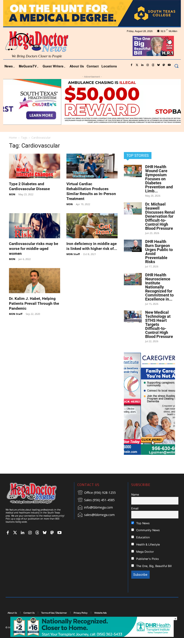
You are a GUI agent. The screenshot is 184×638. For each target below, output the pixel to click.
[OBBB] (153, 46)
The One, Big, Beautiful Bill (153, 566)
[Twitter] (137, 65)
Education (142, 537)
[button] (176, 65)
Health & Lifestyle (147, 544)
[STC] (92, 13)
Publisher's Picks (147, 559)
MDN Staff (73, 254)
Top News (142, 523)
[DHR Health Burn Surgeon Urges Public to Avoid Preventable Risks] (133, 246)
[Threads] (153, 65)
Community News (147, 530)
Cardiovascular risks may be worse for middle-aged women (33, 248)
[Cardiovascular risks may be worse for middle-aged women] (34, 225)
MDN (12, 194)
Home (13, 138)
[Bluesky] (158, 65)
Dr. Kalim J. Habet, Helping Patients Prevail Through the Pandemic (34, 303)
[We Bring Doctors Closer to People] (38, 493)
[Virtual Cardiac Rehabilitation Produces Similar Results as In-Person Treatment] (92, 166)
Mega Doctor (144, 551)
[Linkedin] (142, 65)
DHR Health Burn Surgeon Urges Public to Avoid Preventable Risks (159, 251)
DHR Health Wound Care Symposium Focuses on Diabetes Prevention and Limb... (159, 178)
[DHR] (92, 636)
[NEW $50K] (92, 102)
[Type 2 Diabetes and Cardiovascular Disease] (34, 166)
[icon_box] (96, 493)
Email (134, 508)
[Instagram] (147, 65)
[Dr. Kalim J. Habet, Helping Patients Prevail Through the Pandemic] (34, 280)
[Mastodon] (163, 65)
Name (135, 494)
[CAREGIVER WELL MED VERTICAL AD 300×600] (149, 404)
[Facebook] (131, 65)
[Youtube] (169, 65)
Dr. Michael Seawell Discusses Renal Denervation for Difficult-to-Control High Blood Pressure (160, 216)
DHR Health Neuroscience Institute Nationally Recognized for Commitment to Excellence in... (159, 287)
